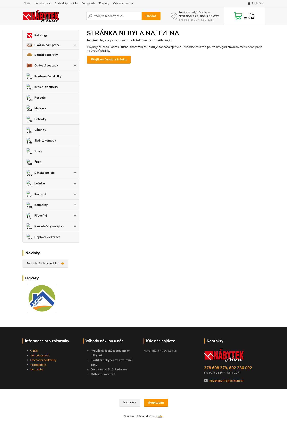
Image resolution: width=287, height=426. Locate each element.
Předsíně (40, 216)
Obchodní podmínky (66, 3)
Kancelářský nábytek (49, 226)
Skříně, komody (45, 141)
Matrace (40, 108)
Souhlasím (156, 402)
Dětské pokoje (44, 173)
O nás (27, 3)
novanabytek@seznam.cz (226, 381)
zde (160, 416)
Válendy (40, 130)
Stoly (38, 151)
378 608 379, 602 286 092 (199, 16)
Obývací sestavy (46, 65)
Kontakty (104, 3)
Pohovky (40, 119)
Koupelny (41, 205)
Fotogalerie (88, 3)
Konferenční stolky (47, 76)
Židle (38, 162)
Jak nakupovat (43, 3)
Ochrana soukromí (123, 3)
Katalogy (41, 35)
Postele (40, 98)
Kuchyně (40, 194)
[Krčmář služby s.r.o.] (39, 298)
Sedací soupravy (46, 55)
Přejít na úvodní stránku (109, 59)
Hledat (151, 16)
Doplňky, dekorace (47, 237)
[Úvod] (52, 16)
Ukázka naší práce (47, 45)
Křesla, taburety (46, 87)
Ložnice (39, 183)
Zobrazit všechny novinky (42, 263)
